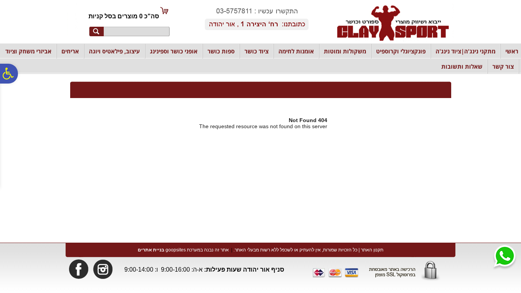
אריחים (70, 51)
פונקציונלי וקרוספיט (401, 51)
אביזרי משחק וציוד (28, 51)
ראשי (511, 51)
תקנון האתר (372, 250)
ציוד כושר (256, 51)
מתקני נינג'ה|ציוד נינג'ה (465, 51)
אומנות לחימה (296, 51)
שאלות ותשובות (461, 66)
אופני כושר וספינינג (174, 51)
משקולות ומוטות (345, 51)
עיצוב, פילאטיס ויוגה (114, 51)
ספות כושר (221, 51)
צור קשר (503, 66)
